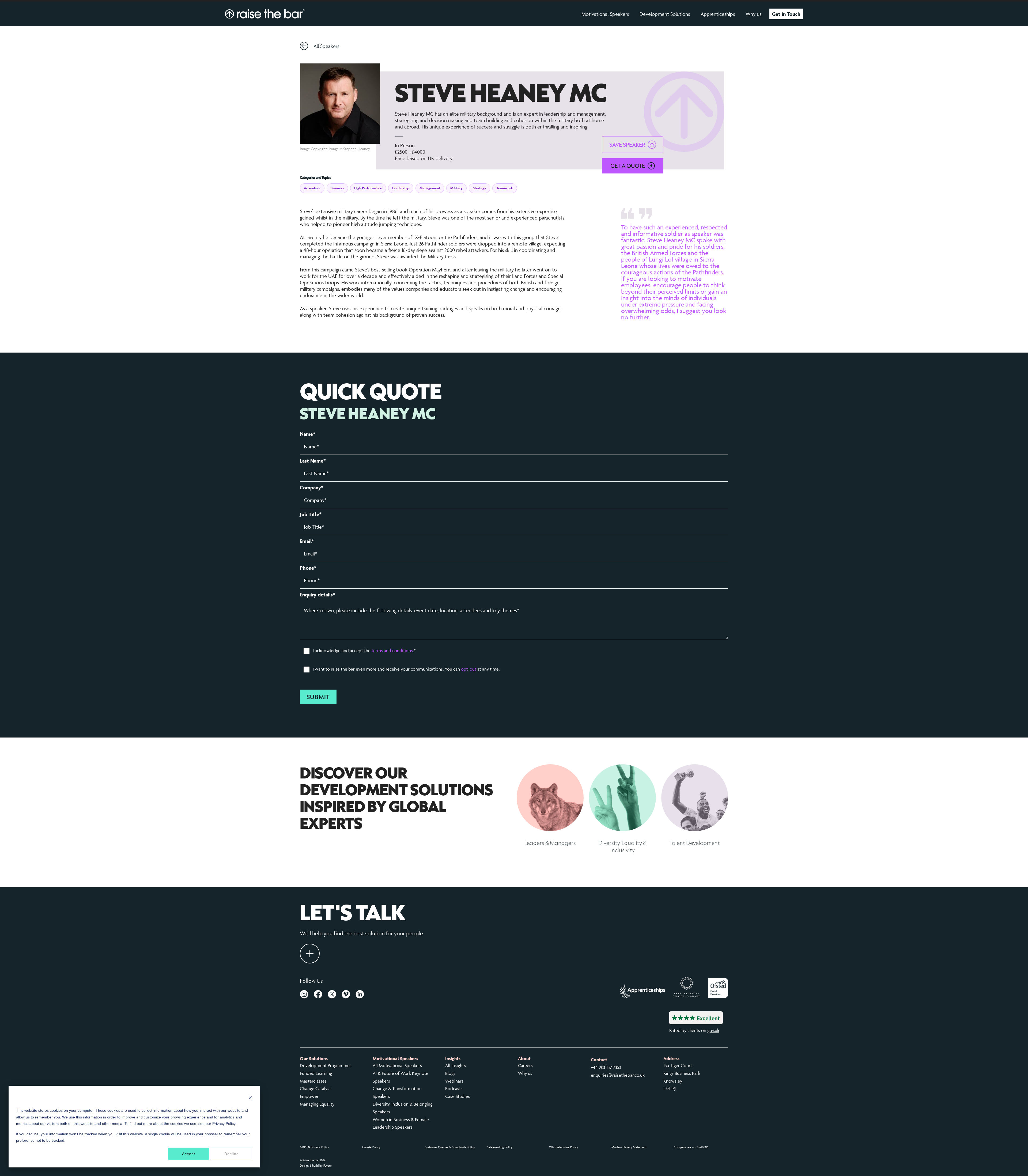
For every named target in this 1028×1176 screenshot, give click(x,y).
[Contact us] (310, 953)
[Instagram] (304, 995)
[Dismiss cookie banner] (250, 1098)
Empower (309, 1096)
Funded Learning (316, 1073)
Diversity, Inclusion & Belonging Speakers (402, 1107)
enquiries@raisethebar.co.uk (618, 1075)
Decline (231, 1154)
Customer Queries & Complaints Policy (450, 1147)
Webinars (454, 1081)
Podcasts (454, 1088)
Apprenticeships (718, 14)
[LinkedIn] (360, 995)
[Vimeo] (346, 995)
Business (337, 188)
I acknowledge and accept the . (364, 650)
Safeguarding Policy (500, 1147)
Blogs (450, 1073)
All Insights (455, 1065)
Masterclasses (313, 1081)
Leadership (400, 188)
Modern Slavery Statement (629, 1147)
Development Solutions (665, 14)
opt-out (468, 669)
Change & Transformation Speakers (397, 1092)
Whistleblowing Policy (563, 1147)
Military (456, 188)
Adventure (312, 188)
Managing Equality (317, 1104)
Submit (318, 697)
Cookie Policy (371, 1147)
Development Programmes (326, 1065)
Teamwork (504, 188)
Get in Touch (786, 14)
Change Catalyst (315, 1088)
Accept (188, 1154)
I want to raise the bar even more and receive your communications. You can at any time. (406, 669)
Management (429, 188)
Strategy (479, 188)
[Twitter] (332, 995)
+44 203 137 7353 (606, 1067)
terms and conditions (392, 650)
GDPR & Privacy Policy (314, 1147)
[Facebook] (318, 995)
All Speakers (326, 46)
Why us (753, 14)
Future (327, 1165)
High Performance (368, 188)
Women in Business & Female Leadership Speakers (401, 1123)
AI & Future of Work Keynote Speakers (400, 1077)
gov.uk (713, 1030)
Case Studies (457, 1096)
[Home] (265, 14)
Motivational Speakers (605, 14)
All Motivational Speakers (397, 1065)
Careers (525, 1065)
